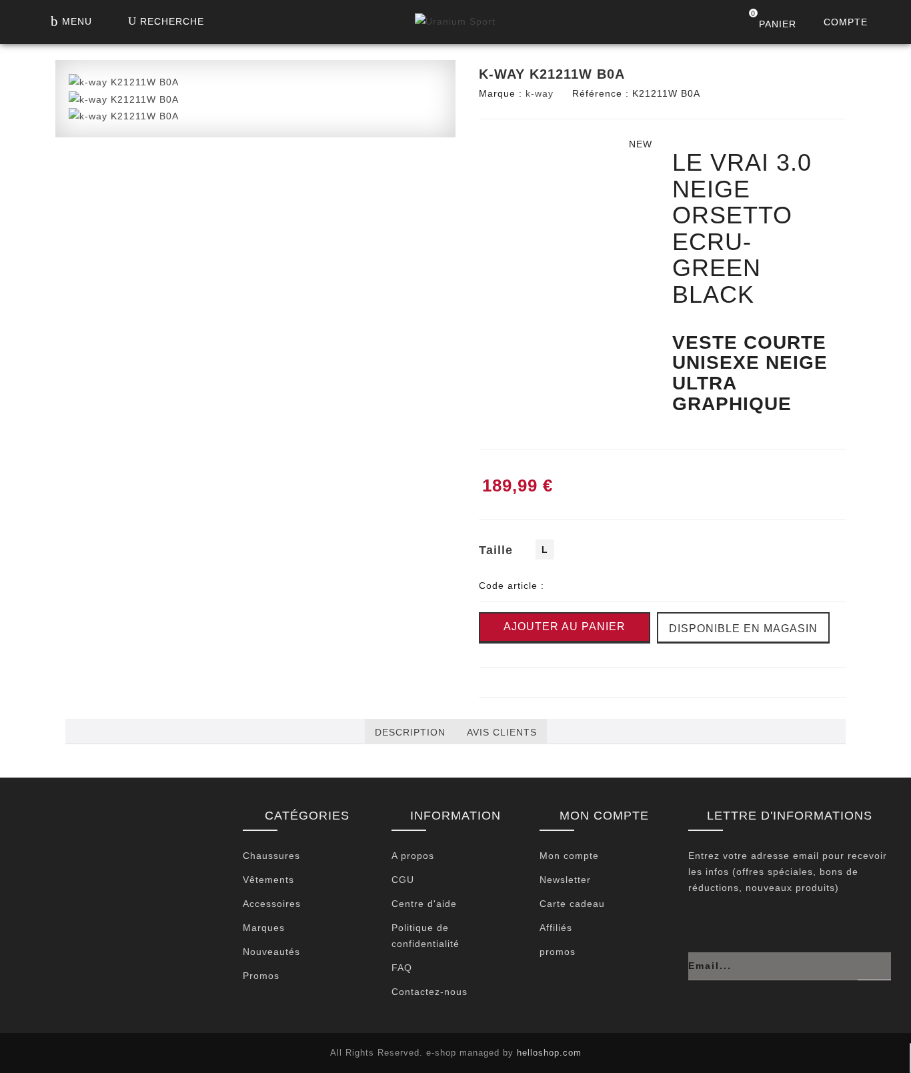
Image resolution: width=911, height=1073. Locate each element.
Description (410, 732)
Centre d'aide (424, 903)
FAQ (401, 967)
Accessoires (272, 903)
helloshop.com (549, 1053)
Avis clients (502, 732)
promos (558, 951)
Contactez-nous (429, 991)
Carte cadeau (572, 903)
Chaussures (271, 855)
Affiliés (556, 927)
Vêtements (268, 879)
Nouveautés (271, 951)
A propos (412, 855)
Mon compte (569, 855)
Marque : (500, 93)
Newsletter (565, 879)
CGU (402, 879)
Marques (264, 927)
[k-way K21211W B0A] (124, 81)
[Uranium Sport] (455, 24)
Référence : (600, 93)
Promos (261, 975)
